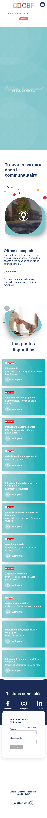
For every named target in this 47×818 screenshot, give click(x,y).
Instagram (24, 709)
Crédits (13, 792)
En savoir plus (14, 526)
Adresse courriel (16, 738)
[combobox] (23, 14)
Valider (23, 19)
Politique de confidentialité (27, 793)
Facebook (8, 709)
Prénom (13, 729)
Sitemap (21, 792)
